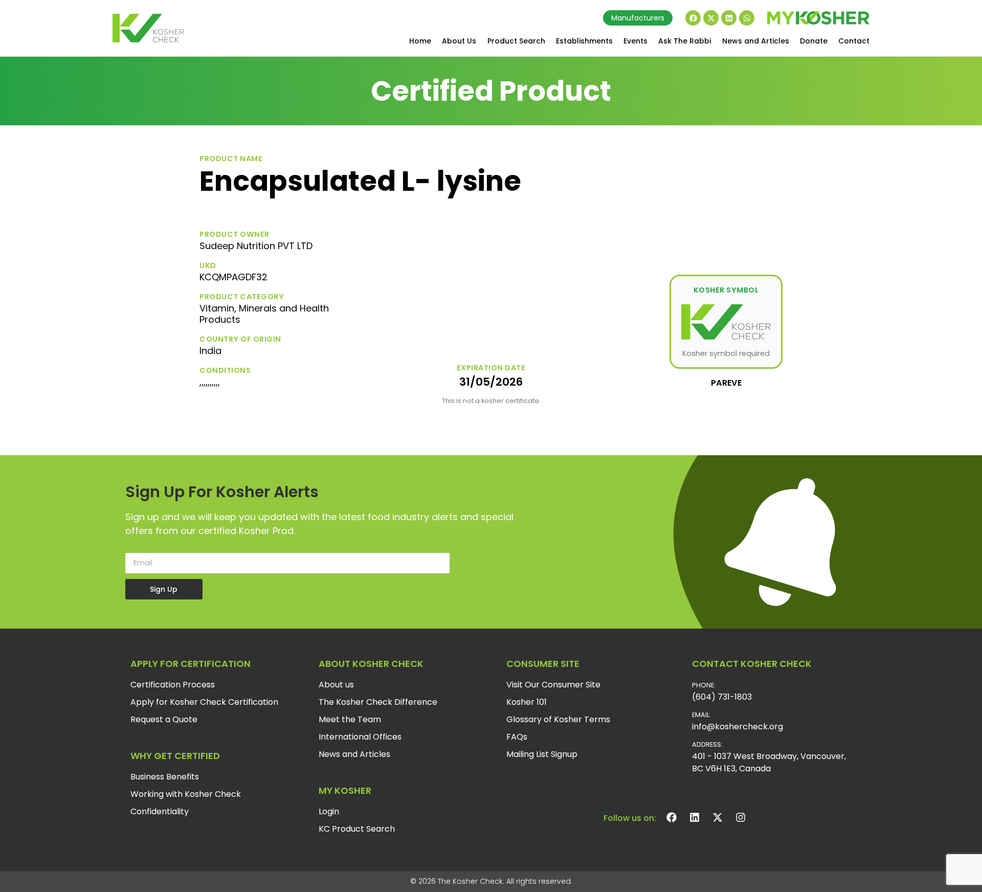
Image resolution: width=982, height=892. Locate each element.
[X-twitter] (711, 18)
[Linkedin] (728, 18)
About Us (459, 41)
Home (420, 41)
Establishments (584, 41)
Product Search (516, 41)
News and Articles (755, 41)
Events (635, 41)
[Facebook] (693, 18)
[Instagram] (740, 817)
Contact (853, 41)
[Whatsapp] (746, 18)
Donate (814, 41)
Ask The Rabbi (684, 41)
